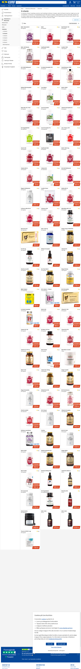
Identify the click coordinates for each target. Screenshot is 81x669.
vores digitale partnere (65, 628)
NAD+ (3, 27)
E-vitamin (5, 40)
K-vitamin (5, 42)
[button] (76, 2)
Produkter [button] (3, 6)
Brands (13, 6)
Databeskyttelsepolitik (55, 639)
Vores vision (73, 667)
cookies (43, 619)
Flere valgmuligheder (56, 647)
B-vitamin (5, 33)
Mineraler (4, 25)
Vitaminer (4, 29)
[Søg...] (65, 2)
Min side (78, 6)
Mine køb (73, 6)
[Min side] (70, 2)
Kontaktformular (6, 667)
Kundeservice (66, 6)
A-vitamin (5, 31)
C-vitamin (5, 35)
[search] (41, 2)
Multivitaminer (6, 44)
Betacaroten (5, 22)
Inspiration (19, 6)
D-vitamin (5, 38)
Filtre (50, 23)
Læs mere (76, 20)
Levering (38, 667)
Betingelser (62, 650)
